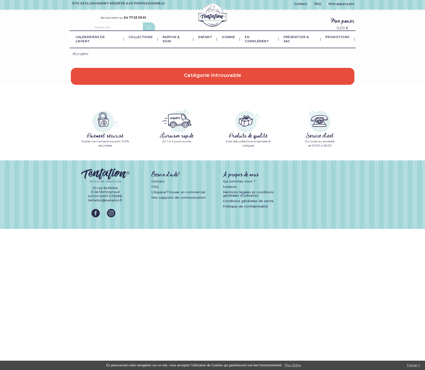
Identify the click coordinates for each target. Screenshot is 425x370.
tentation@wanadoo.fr (105, 200)
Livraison (230, 187)
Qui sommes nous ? (239, 181)
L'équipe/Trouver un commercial (178, 192)
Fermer (412, 365)
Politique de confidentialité (245, 206)
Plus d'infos (293, 365)
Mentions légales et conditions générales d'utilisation (248, 193)
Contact (300, 4)
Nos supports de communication (178, 197)
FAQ (317, 4)
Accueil (79, 53)
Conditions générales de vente (248, 201)
